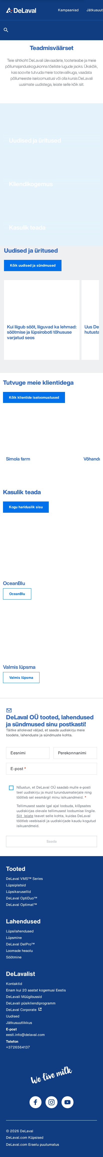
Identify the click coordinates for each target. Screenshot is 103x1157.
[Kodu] (21, 10)
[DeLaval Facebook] (36, 1102)
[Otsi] (6, 30)
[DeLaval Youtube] (68, 1102)
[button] (33, 265)
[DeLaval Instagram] (52, 1102)
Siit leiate (24, 815)
